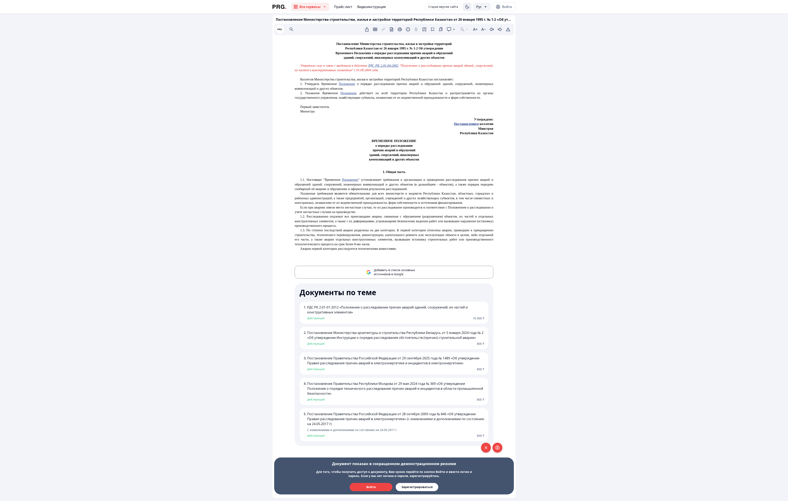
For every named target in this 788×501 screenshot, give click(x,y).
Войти (371, 487)
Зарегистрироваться (417, 487)
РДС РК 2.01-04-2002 (383, 65)
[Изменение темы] (467, 7)
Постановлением (466, 124)
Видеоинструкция (371, 7)
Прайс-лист (343, 7)
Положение (347, 84)
